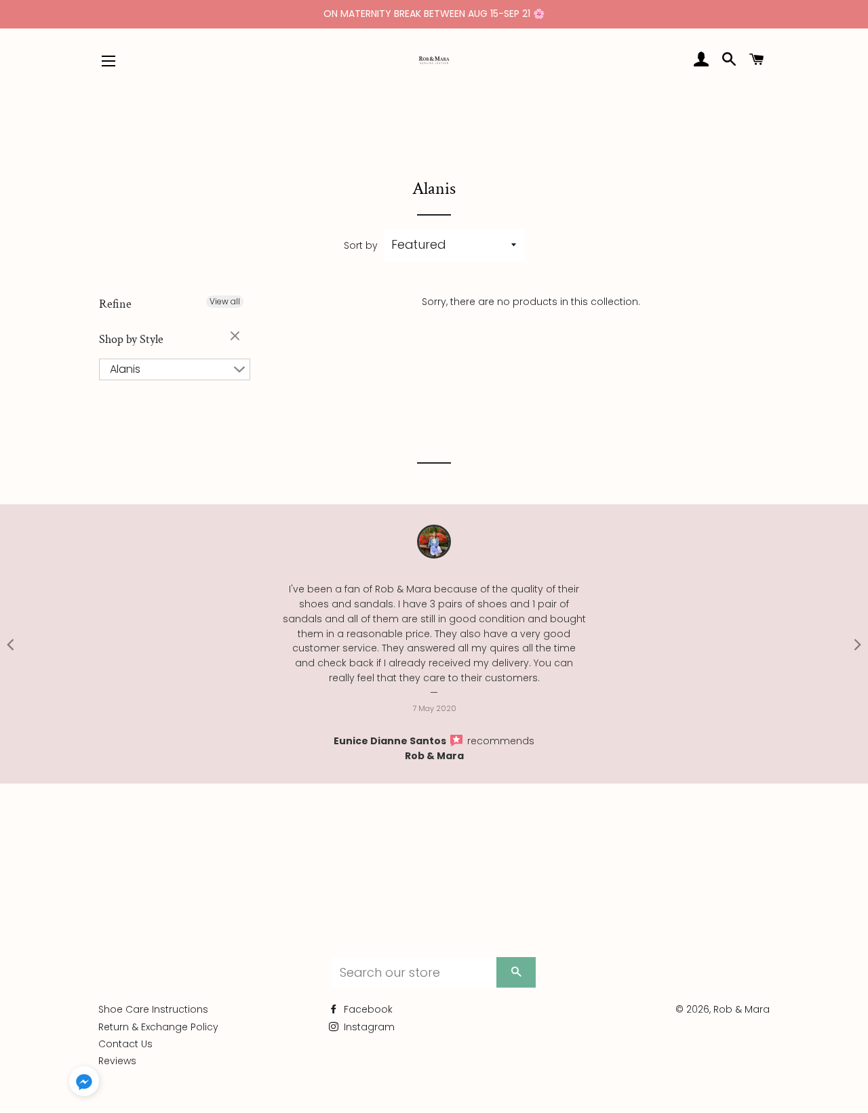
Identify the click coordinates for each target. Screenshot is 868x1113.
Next (858, 644)
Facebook (367, 1009)
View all (225, 301)
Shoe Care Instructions (153, 1009)
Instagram (368, 1027)
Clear (236, 337)
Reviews (117, 1061)
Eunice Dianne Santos (391, 741)
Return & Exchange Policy (158, 1027)
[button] (84, 1083)
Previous (10, 644)
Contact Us (125, 1044)
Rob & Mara (434, 756)
